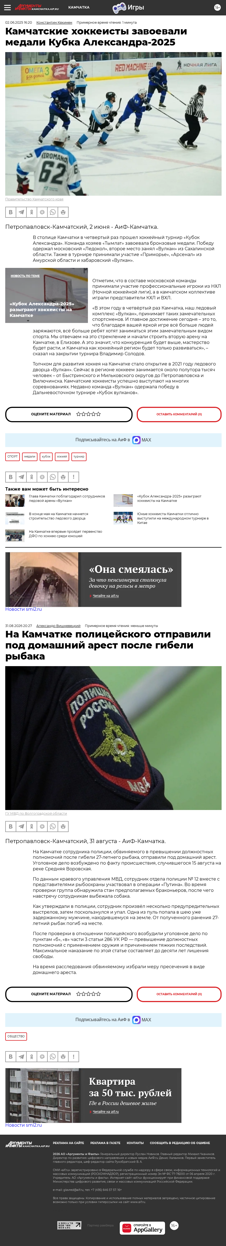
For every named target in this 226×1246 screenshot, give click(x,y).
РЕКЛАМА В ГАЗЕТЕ (105, 1143)
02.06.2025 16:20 (18, 22)
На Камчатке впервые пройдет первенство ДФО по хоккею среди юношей (65, 533)
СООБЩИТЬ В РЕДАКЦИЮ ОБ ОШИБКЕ (180, 1143)
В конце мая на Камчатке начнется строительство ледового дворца (58, 516)
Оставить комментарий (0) (179, 414)
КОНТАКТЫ (135, 1143)
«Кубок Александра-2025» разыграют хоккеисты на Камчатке (169, 498)
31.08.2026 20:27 (18, 626)
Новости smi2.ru (23, 609)
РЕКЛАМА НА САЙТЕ (68, 1143)
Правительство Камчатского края (34, 199)
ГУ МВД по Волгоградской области (36, 813)
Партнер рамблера (100, 1225)
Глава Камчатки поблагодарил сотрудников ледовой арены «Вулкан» (67, 498)
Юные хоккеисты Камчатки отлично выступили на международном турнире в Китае (173, 518)
